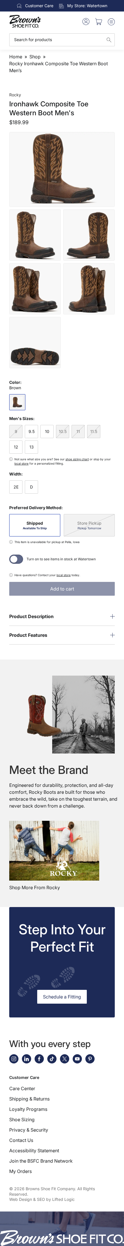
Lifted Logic (63, 1199)
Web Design (20, 1199)
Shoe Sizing (22, 1119)
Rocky (15, 94)
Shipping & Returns (29, 1099)
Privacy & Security (28, 1130)
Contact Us (21, 1140)
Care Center (22, 1088)
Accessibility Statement (34, 1150)
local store (21, 463)
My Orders (20, 1171)
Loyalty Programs (28, 1109)
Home (15, 57)
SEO (41, 1199)
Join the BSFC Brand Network (41, 1161)
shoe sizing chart (77, 459)
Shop (35, 57)
